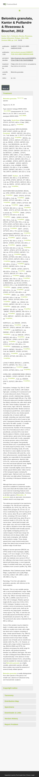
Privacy (28, 775)
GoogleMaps (20, 124)
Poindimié (6, 133)
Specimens (9, 707)
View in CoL (20, 98)
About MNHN (7, 111)
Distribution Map (12, 701)
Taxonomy (9, 695)
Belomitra (20, 495)
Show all (5, 88)
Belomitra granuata (12, 663)
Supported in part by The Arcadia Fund (15, 775)
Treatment (7, 93)
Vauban (15, 176)
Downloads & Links (13, 713)
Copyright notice (10, 688)
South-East (16, 120)
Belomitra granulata (9, 98)
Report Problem (11, 724)
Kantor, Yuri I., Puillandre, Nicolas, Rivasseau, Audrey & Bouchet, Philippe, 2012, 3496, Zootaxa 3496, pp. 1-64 (17, 38)
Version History (11, 719)
